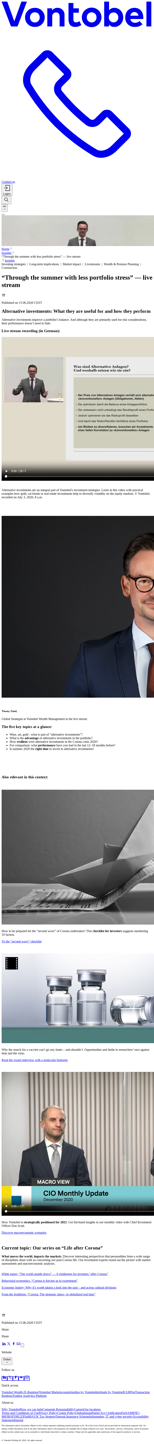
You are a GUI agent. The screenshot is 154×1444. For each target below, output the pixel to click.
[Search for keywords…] (6, 200)
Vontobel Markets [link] (50, 1392)
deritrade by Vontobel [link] (109, 1392)
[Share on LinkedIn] (4, 1345)
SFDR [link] (14, 1416)
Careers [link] (79, 1409)
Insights (6, 253)
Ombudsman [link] (83, 1413)
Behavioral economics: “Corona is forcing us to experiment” (40, 1280)
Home (5, 249)
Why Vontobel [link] (11, 1409)
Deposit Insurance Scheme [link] (72, 1416)
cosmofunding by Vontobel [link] (79, 1392)
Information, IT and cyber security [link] (111, 1416)
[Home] (77, 15)
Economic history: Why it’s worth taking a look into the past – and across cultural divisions (59, 1287)
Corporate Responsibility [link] (58, 1409)
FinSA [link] (125, 1413)
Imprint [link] (18, 1420)
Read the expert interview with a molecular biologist (35, 1060)
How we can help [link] (31, 1409)
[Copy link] (22, 1345)
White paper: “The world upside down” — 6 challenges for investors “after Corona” (55, 1274)
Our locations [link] (92, 1409)
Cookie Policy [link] (66, 1413)
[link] (4, 1378)
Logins (7, 193)
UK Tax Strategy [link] (45, 1416)
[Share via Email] (18, 1345)
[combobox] (5, 208)
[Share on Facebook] (13, 1345)
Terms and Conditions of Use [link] (20, 1413)
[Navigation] (3, 214)
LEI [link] (20, 1416)
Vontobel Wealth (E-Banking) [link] (20, 1392)
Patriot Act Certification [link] (106, 1413)
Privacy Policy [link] (48, 1413)
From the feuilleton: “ (48, 1294)
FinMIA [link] (28, 1416)
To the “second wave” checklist (22, 941)
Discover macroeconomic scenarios (24, 1232)
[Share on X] (8, 1345)
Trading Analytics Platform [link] (29, 1395)
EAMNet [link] (129, 1392)
